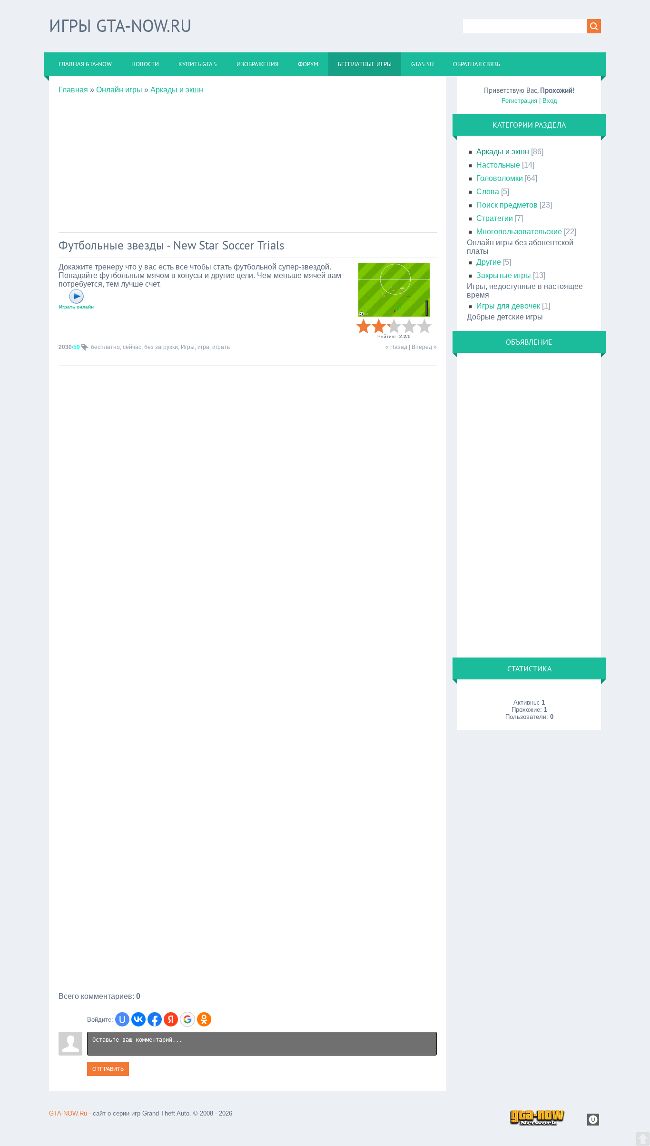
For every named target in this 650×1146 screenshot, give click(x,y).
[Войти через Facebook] (155, 1019)
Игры (188, 347)
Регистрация (519, 100)
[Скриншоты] (394, 290)
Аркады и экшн (176, 90)
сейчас (132, 347)
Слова (487, 192)
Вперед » (424, 347)
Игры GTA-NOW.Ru (120, 25)
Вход (549, 100)
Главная (73, 90)
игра (203, 347)
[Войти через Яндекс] (171, 1019)
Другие (488, 262)
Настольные (498, 165)
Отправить (108, 1069)
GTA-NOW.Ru (68, 1113)
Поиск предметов (507, 205)
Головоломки (499, 178)
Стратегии (494, 218)
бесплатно (105, 347)
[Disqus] (248, 627)
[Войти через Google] (187, 1019)
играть (221, 347)
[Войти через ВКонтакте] (138, 1019)
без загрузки (161, 347)
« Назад (396, 347)
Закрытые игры (503, 275)
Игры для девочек (508, 306)
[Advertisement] (248, 161)
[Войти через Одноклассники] (204, 1019)
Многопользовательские (519, 232)
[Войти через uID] (122, 1019)
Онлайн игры (119, 90)
